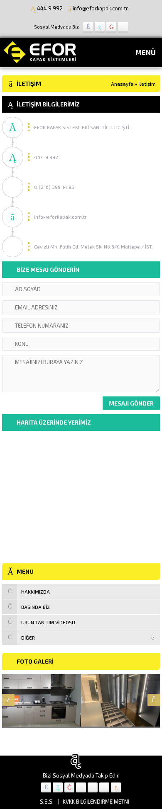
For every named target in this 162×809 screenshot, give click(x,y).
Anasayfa (122, 84)
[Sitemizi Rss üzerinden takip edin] (116, 787)
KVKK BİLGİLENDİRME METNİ (96, 801)
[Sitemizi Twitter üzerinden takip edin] (100, 27)
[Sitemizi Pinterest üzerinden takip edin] (104, 787)
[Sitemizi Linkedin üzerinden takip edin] (81, 787)
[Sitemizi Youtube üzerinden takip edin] (111, 27)
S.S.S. (47, 801)
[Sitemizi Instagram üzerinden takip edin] (123, 27)
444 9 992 (50, 8)
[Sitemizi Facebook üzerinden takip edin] (88, 27)
